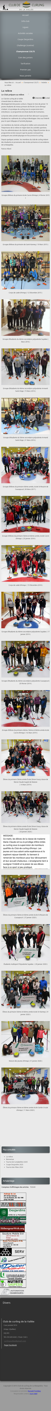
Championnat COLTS (25, 51)
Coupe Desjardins (25, 39)
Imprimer (38, 98)
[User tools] (28, 94)
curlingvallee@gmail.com (15, 1341)
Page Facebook (10, 1345)
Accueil (25, 15)
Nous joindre (25, 75)
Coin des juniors (25, 57)
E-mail (47, 98)
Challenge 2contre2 (25, 45)
